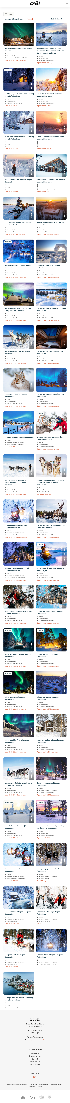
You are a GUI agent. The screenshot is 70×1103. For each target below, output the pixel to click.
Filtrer (10, 14)
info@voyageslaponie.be (36, 1040)
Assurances (32, 1086)
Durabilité (39, 1086)
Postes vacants (35, 1064)
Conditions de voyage (56, 1084)
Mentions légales (43, 1084)
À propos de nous (35, 1056)
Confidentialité (33, 1084)
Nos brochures (35, 1062)
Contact (35, 1059)
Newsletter (35, 1053)
